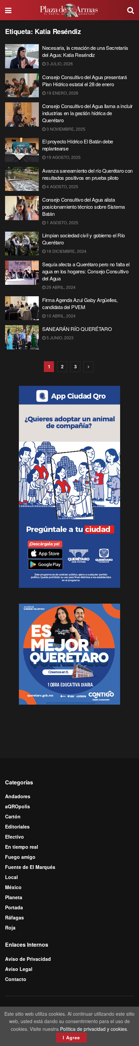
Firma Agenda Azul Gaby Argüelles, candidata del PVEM (80, 303)
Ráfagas (14, 917)
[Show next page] (88, 366)
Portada (14, 907)
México (13, 887)
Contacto (15, 979)
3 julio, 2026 (59, 63)
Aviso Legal (18, 969)
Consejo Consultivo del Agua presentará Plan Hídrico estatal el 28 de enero (84, 80)
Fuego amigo (20, 856)
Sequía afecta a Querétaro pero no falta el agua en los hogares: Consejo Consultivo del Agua (85, 271)
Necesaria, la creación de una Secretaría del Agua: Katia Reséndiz (85, 51)
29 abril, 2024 (61, 287)
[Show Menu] (8, 10)
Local (11, 877)
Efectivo (14, 836)
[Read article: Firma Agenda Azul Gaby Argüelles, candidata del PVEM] (22, 308)
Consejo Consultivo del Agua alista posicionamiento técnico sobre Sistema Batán (83, 206)
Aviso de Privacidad (28, 958)
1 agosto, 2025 (62, 222)
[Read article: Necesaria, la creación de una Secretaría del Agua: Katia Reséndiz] (22, 56)
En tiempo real (21, 846)
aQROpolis (17, 806)
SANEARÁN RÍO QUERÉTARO (77, 328)
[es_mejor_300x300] (69, 653)
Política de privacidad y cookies (93, 1028)
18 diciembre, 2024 (66, 251)
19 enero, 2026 (62, 93)
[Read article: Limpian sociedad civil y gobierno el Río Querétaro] (22, 244)
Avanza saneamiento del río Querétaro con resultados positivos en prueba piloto (87, 174)
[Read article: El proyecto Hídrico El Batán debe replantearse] (22, 150)
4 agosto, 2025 (62, 186)
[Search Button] (130, 10)
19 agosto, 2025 (63, 157)
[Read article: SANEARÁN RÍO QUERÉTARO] (22, 337)
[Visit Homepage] (69, 10)
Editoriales (17, 826)
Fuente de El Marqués (30, 867)
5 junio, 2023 (60, 337)
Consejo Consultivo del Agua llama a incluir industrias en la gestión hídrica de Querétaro (87, 113)
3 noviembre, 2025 (65, 129)
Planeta (13, 897)
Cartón (13, 816)
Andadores (17, 796)
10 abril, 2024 (61, 315)
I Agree (71, 1037)
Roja (10, 927)
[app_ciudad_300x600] (69, 485)
